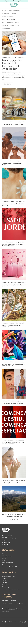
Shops (3, 553)
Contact (4, 580)
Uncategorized (6, 28)
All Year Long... (6, 13)
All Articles (5, 10)
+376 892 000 (6, 542)
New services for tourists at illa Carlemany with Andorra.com (11, 64)
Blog (3, 564)
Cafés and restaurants (7, 555)
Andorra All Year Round (8, 16)
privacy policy (12, 608)
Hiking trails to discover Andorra (14, 516)
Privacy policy (5, 584)
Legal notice (4, 582)
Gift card (4, 560)
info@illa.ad (5, 544)
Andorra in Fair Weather (8, 19)
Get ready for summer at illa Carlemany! (14, 403)
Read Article (7, 84)
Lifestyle (12, 25)
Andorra (14, 13)
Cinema (4, 558)
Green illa (4, 578)
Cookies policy (5, 586)
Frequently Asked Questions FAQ (9, 566)
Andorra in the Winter (8, 22)
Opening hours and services (8, 576)
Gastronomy (5, 25)
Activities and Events (14, 10)
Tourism (17, 25)
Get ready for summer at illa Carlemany (14, 482)
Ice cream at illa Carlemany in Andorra (14, 124)
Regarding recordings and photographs (11, 589)
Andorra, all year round (7, 562)
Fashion (17, 22)
